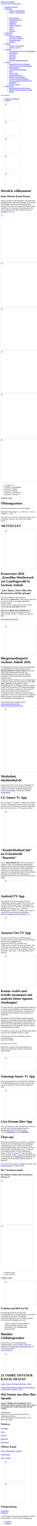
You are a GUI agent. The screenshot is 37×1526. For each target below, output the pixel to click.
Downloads (4, 1428)
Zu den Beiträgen (6, 1350)
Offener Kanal (5, 1454)
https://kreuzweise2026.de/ (9, 619)
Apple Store (10, 1132)
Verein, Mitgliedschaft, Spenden (11, 1451)
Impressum (4, 1439)
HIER (3, 877)
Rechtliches (4, 1513)
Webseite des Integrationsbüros (22, 1346)
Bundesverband (6, 1166)
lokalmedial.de (5, 792)
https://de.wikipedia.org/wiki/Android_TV (15, 914)
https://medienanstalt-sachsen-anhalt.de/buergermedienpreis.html (12, 705)
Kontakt (3, 212)
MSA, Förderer (6, 1458)
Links (3, 1432)
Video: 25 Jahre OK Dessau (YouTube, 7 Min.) (16, 1384)
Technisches (5, 1511)
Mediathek (18, 1157)
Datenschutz (5, 1442)
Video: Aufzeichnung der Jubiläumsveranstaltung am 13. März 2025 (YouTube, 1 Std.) (18, 1388)
